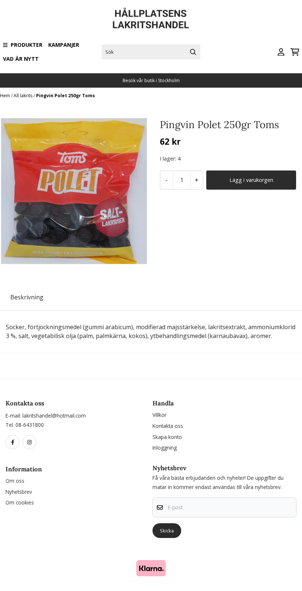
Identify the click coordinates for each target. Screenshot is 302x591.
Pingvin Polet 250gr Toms (65, 95)
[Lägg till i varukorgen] (251, 180)
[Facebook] (14, 443)
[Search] (193, 52)
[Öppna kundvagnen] (295, 52)
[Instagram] (30, 443)
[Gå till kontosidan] (281, 52)
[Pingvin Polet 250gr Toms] (74, 191)
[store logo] (151, 18)
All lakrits (24, 95)
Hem (5, 95)
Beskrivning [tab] (26, 297)
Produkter (26, 44)
